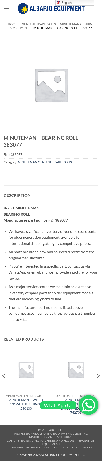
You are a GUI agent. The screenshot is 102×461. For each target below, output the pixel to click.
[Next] (98, 385)
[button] (6, 8)
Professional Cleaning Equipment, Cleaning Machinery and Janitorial (51, 435)
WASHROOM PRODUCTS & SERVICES (37, 447)
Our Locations (79, 447)
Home (12, 24)
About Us (56, 430)
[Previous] (4, 385)
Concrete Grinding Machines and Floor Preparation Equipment (51, 442)
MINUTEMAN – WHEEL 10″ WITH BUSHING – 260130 (26, 404)
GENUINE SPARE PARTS (39, 24)
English (66, 3)
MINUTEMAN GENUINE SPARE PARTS (45, 162)
